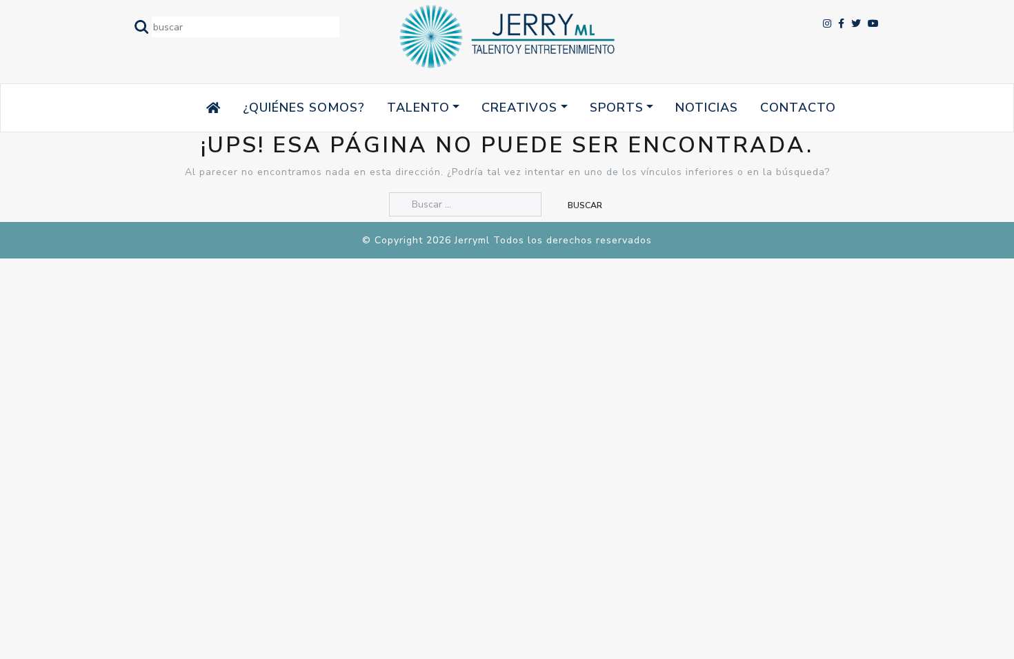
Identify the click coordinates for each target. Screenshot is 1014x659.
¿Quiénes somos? (304, 107)
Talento (418, 107)
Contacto (798, 107)
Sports (617, 107)
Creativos (519, 107)
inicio (186, 107)
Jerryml (472, 240)
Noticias (706, 107)
